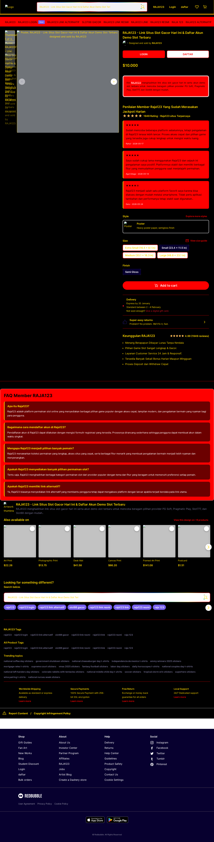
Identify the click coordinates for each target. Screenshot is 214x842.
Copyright (110, 769)
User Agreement (26, 803)
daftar (22, 774)
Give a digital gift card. (157, 311)
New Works (25, 753)
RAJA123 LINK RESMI (116, 22)
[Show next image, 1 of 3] (114, 82)
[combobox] (92, 7)
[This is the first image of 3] (22, 82)
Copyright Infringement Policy (52, 713)
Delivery (109, 742)
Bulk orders (25, 779)
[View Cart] (205, 7)
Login (21, 769)
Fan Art (22, 747)
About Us (64, 742)
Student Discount (28, 763)
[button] (10, 35)
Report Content (18, 713)
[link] (10, 607)
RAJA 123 (177, 22)
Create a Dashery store (72, 779)
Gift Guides (25, 742)
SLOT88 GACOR (91, 22)
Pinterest (162, 764)
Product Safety (113, 763)
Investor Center (68, 747)
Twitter (161, 753)
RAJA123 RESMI (159, 22)
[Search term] (142, 7)
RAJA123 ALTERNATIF (198, 22)
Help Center (111, 753)
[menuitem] (10, 22)
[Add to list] (32, 528)
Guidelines (110, 758)
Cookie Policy (61, 803)
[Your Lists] (197, 7)
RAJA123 (10, 22)
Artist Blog (65, 774)
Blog (21, 758)
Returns (108, 747)
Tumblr (161, 758)
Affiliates (64, 758)
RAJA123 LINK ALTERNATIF (63, 22)
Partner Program (69, 753)
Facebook (162, 747)
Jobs (62, 769)
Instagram (162, 742)
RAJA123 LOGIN (31, 22)
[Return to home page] (19, 7)
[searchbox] (107, 597)
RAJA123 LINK (139, 22)
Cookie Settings (113, 779)
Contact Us (111, 774)
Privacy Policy (44, 803)
